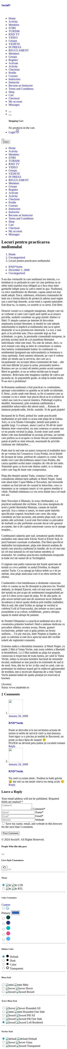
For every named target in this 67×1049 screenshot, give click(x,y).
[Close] (2, 854)
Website (39, 819)
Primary (5, 913)
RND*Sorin (15, 266)
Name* (39, 812)
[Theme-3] (8, 929)
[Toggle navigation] (2, 139)
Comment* (39, 808)
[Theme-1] (8, 918)
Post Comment (10, 833)
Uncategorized (17, 257)
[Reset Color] (7, 908)
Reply (12, 746)
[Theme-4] (8, 934)
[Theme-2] (8, 924)
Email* (39, 816)
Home (12, 254)
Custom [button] (5, 904)
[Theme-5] (8, 940)
